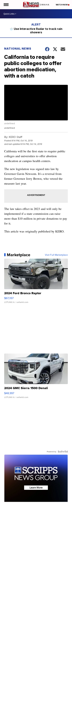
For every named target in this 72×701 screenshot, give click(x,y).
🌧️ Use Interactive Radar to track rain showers (36, 30)
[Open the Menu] (6, 4)
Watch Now (62, 5)
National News (17, 48)
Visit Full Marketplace (56, 255)
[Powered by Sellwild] (63, 451)
